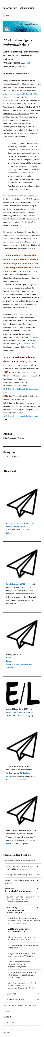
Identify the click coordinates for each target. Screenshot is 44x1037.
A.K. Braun (34, 341)
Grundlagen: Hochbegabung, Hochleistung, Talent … (19, 867)
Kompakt (9, 661)
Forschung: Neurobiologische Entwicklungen (15, 910)
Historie (7, 1011)
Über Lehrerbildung (14, 999)
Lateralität (11, 994)
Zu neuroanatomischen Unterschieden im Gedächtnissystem (19, 964)
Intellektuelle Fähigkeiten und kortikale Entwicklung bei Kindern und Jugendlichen (24, 920)
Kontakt (7, 1017)
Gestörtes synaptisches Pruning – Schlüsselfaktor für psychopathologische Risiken (24, 985)
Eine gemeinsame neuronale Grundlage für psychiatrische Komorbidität (22, 975)
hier (28, 63)
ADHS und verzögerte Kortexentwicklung (19, 930)
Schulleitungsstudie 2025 (16, 584)
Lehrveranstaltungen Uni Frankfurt (19, 1005)
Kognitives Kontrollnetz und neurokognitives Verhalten (21, 954)
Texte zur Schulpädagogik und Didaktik (19, 881)
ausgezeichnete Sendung (15, 712)
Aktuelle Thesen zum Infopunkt (20, 861)
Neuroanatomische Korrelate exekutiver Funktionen (22, 938)
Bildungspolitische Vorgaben (18, 875)
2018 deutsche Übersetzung (27, 416)
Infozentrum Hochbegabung (18, 8)
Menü (7, 15)
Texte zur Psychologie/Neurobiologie (18, 890)
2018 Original (9, 416)
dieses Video (11, 844)
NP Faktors (26, 344)
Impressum (8, 1022)
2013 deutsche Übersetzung (27, 389)
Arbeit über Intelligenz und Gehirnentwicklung (20, 94)
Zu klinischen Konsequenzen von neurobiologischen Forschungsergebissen (20, 899)
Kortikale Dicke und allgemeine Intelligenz (23, 946)
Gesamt (9, 658)
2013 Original (8, 389)
